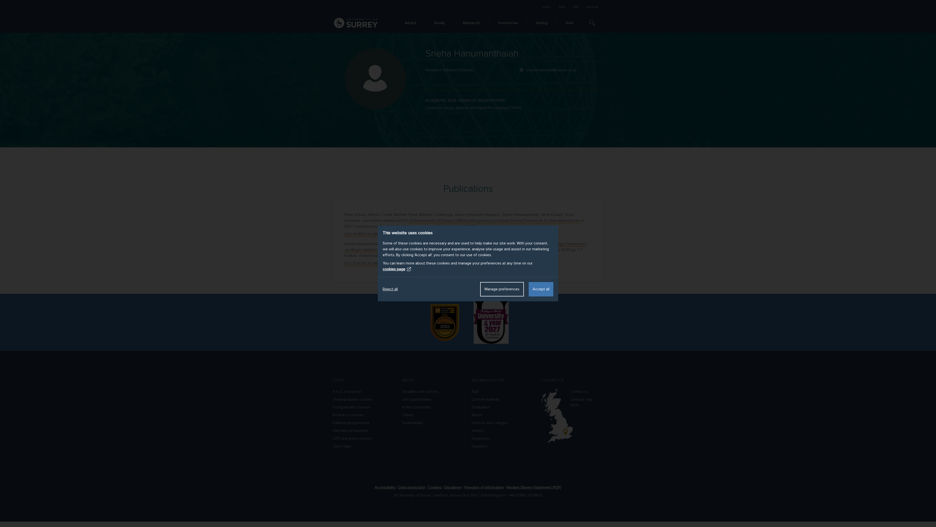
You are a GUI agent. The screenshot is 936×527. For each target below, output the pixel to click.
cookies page (394, 269)
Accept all (541, 289)
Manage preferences (502, 289)
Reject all (390, 289)
